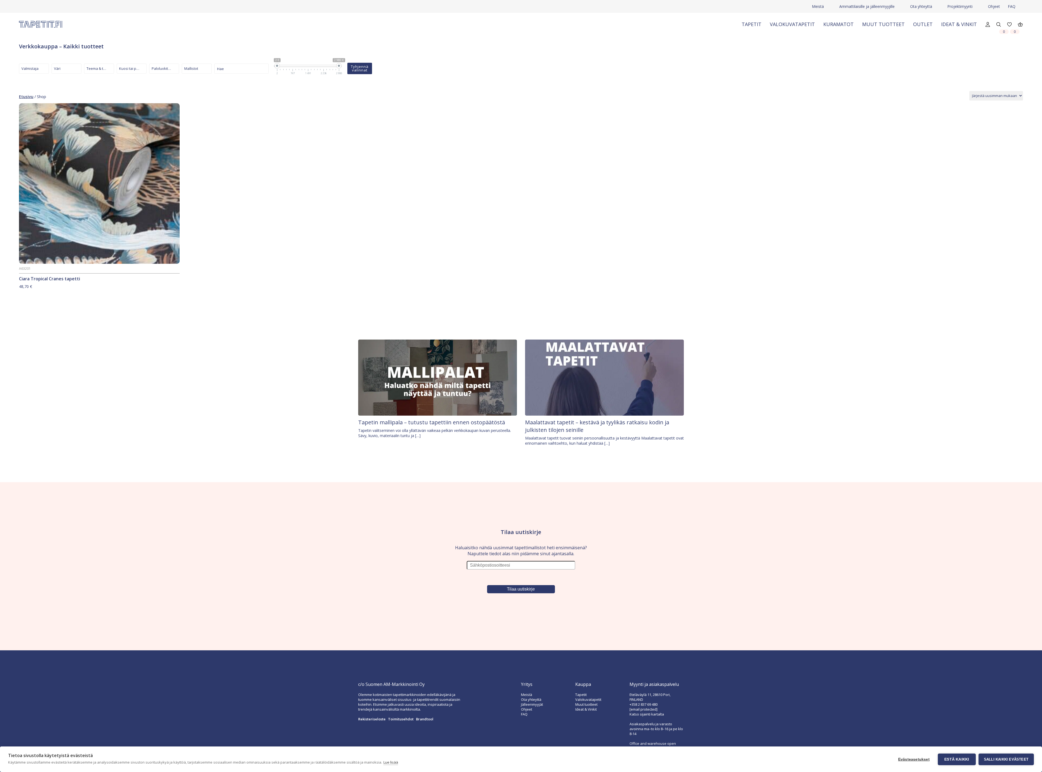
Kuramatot (838, 24)
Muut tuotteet (883, 24)
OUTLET (923, 24)
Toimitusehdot (401, 719)
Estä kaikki (956, 759)
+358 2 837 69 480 (643, 704)
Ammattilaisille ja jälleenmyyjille (867, 6)
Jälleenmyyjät (532, 704)
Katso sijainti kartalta (647, 714)
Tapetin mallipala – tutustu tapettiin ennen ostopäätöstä (431, 422)
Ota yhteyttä (921, 6)
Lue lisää (390, 762)
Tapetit (751, 24)
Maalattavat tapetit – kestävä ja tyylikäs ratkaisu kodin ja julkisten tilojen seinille (597, 426)
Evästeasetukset (914, 759)
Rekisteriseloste (372, 719)
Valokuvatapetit (792, 24)
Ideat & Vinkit (959, 24)
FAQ (1011, 6)
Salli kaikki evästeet (1006, 759)
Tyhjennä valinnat (359, 68)
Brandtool (424, 719)
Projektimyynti (960, 6)
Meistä (818, 6)
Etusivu (26, 96)
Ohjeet (994, 6)
